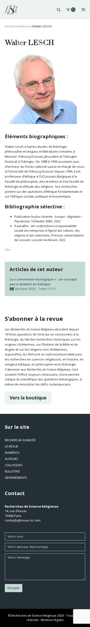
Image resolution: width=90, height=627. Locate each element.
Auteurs (23, 26)
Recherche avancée (20, 440)
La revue (11, 446)
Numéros (12, 452)
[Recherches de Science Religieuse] (11, 9)
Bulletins (12, 471)
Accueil (10, 26)
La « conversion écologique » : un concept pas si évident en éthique (43, 281)
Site (7, 249)
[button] (58, 9)
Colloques (14, 465)
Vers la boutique (28, 397)
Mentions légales (52, 620)
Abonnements (16, 477)
